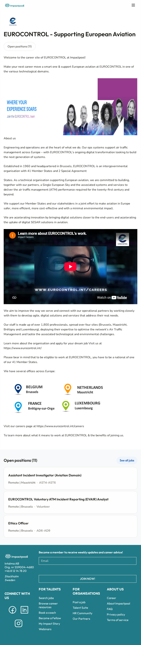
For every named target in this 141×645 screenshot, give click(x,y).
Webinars (45, 629)
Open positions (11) (20, 46)
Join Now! (87, 578)
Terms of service (118, 620)
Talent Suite (80, 607)
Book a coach (47, 612)
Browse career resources (48, 605)
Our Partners (81, 618)
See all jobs (127, 460)
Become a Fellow (50, 618)
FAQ (110, 609)
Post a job (79, 602)
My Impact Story (49, 623)
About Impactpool (118, 603)
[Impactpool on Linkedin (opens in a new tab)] (24, 614)
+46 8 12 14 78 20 (16, 571)
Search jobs (46, 598)
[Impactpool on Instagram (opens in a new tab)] (18, 628)
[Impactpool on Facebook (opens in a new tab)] (12, 614)
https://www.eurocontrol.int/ (23, 348)
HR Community (82, 613)
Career (111, 598)
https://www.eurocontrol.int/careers (60, 426)
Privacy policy (116, 614)
